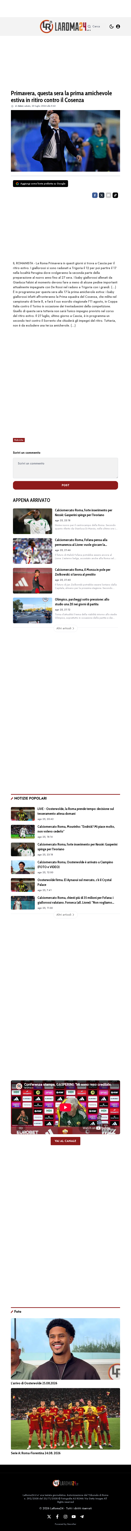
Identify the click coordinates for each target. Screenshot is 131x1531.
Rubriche (18, 440)
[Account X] (49, 1517)
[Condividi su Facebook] (95, 195)
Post (65, 485)
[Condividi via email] (108, 195)
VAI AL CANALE (65, 1141)
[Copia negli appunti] (115, 195)
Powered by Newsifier (65, 1524)
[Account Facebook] (57, 1517)
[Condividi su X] (101, 195)
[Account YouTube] (74, 1517)
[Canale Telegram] (82, 1517)
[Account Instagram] (65, 1517)
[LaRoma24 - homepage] (65, 26)
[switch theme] (111, 26)
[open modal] (118, 26)
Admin (21, 106)
